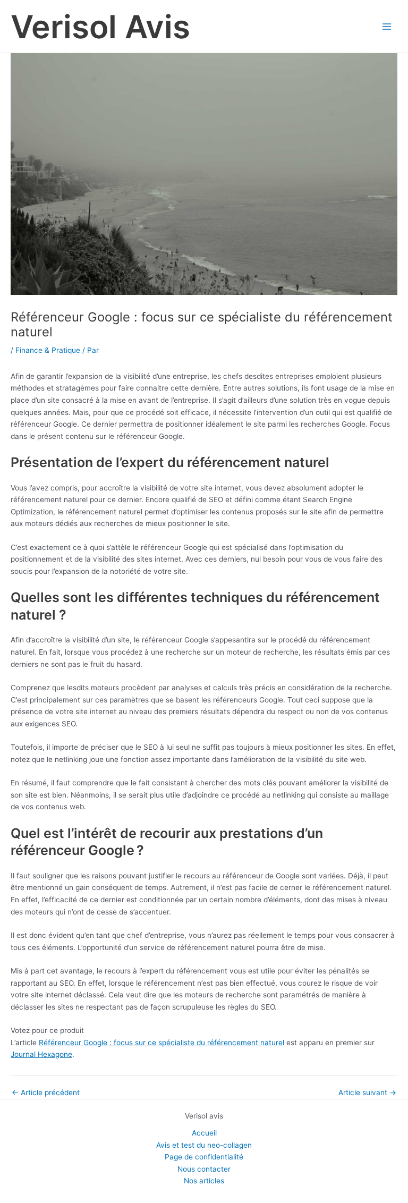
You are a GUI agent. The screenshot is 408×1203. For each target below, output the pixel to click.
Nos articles (204, 1180)
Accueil (204, 1133)
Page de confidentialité (204, 1157)
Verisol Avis (100, 26)
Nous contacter (204, 1169)
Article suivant (367, 1093)
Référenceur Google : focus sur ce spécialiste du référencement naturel (161, 1042)
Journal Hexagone (41, 1054)
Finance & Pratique (47, 350)
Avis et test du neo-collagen (204, 1145)
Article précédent (46, 1093)
